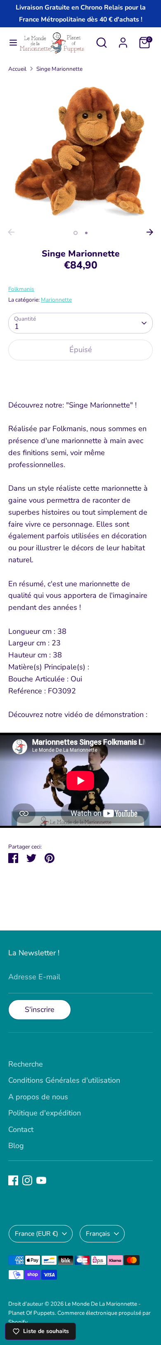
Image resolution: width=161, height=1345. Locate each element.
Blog (16, 1146)
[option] (80, 151)
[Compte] (123, 40)
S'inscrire (39, 1009)
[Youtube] (41, 1180)
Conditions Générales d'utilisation (64, 1080)
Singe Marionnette (59, 69)
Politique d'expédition (44, 1113)
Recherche (25, 1064)
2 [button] (86, 233)
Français (98, 1233)
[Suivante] (150, 232)
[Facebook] (13, 1180)
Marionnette (56, 300)
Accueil (17, 69)
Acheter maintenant (81, 376)
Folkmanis (21, 289)
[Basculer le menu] (9, 42)
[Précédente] (11, 232)
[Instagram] (27, 1180)
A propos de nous (38, 1097)
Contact (20, 1129)
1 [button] (75, 233)
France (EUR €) (36, 1233)
